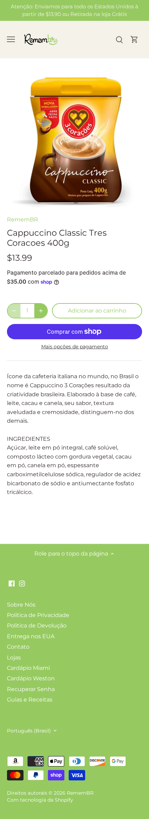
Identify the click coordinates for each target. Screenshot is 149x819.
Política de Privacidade (38, 615)
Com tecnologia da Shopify (40, 800)
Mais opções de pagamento (74, 346)
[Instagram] (22, 583)
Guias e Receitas (29, 699)
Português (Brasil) (29, 731)
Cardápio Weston (31, 678)
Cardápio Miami (28, 668)
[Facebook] (12, 583)
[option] (74, 139)
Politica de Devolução (37, 625)
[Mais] (40, 310)
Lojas (14, 657)
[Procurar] (119, 39)
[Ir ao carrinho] (134, 39)
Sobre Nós (21, 604)
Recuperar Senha (31, 689)
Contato (18, 646)
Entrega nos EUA (30, 636)
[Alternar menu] (11, 39)
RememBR (22, 219)
